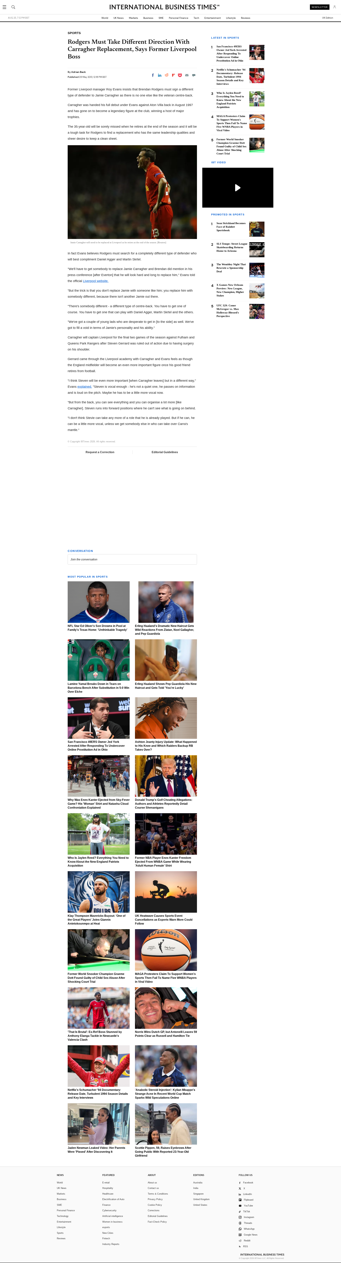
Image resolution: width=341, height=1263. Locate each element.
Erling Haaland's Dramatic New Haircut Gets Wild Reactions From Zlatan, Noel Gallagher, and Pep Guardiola (164, 629)
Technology (63, 1216)
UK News (118, 18)
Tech (196, 18)
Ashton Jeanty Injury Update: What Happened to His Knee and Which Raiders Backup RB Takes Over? (166, 745)
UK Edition (327, 17)
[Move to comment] (194, 75)
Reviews (245, 18)
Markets (133, 18)
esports (106, 1227)
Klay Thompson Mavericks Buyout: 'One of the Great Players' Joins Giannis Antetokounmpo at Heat (96, 919)
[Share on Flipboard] (173, 75)
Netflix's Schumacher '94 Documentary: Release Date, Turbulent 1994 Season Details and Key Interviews (98, 1093)
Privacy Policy (155, 1199)
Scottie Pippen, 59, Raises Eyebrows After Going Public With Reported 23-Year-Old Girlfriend (163, 1151)
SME (161, 18)
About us (152, 1182)
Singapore (198, 1193)
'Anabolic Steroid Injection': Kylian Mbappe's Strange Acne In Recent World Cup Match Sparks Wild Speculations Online (165, 1093)
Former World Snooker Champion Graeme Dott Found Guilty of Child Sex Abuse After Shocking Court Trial (96, 977)
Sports (60, 1233)
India (195, 1188)
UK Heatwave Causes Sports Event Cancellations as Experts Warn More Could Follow (164, 919)
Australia (197, 1182)
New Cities (107, 1233)
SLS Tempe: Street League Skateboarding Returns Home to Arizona (231, 247)
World (104, 18)
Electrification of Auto (113, 1199)
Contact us (153, 1188)
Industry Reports (110, 1244)
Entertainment (212, 18)
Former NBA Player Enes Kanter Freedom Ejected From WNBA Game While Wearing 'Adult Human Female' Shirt (163, 861)
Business (148, 18)
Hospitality (107, 1188)
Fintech (106, 1238)
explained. (84, 386)
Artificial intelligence (112, 1216)
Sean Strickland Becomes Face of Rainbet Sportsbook (231, 227)
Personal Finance (178, 18)
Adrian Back (78, 72)
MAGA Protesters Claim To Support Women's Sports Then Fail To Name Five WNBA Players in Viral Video (166, 977)
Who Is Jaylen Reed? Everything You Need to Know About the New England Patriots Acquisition (98, 861)
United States (200, 1205)
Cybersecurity (109, 1210)
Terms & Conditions (158, 1193)
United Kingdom (201, 1199)
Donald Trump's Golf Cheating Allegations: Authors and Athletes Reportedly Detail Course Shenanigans (163, 803)
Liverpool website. (96, 281)
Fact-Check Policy (157, 1221)
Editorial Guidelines (165, 452)
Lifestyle (231, 18)
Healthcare (107, 1193)
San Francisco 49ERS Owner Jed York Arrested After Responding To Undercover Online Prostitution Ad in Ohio (96, 745)
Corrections (153, 1210)
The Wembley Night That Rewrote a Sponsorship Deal (231, 268)
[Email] (187, 75)
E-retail (106, 1182)
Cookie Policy (155, 1205)
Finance (106, 1205)
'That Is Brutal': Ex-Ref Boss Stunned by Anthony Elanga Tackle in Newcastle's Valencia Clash (95, 1035)
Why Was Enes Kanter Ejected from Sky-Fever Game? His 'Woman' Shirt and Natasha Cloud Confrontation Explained (99, 803)
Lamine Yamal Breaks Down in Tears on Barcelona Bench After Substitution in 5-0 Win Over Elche (98, 687)
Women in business (112, 1221)
